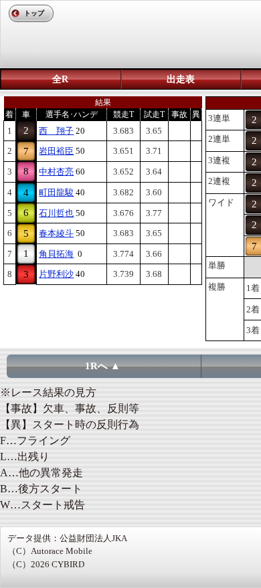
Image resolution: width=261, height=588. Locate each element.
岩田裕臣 (56, 151)
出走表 (181, 79)
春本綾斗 (56, 233)
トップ (34, 13)
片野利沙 (56, 274)
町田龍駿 (56, 192)
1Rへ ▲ (102, 366)
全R (60, 79)
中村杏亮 (56, 172)
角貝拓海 (56, 254)
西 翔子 (56, 131)
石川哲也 (56, 213)
